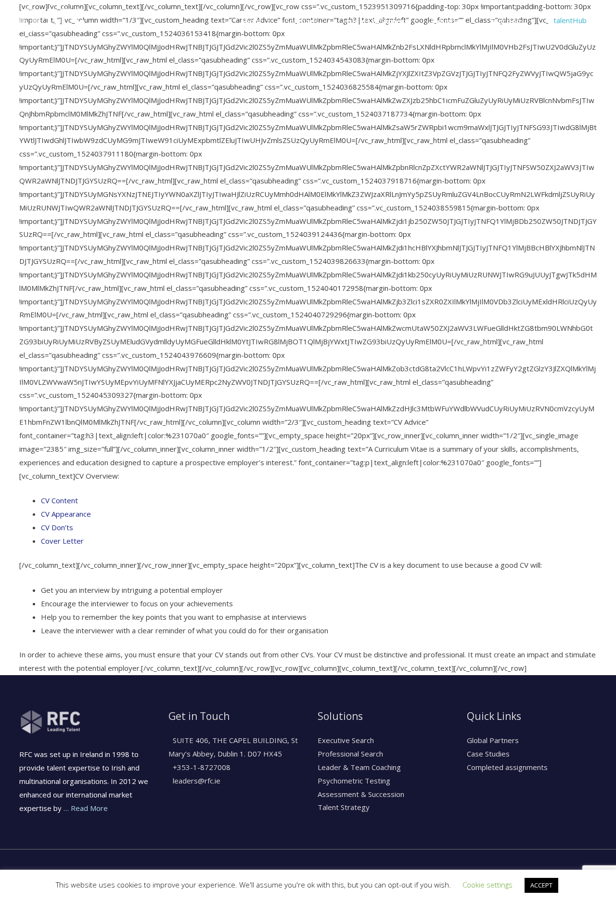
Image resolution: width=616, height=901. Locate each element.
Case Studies (488, 753)
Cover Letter (62, 541)
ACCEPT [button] (541, 885)
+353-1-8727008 (201, 767)
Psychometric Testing (354, 780)
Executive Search (346, 740)
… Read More (86, 808)
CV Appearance (66, 514)
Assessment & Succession (361, 794)
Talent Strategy (344, 807)
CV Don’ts (57, 527)
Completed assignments (507, 767)
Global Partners (493, 740)
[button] (570, 20)
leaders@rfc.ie (195, 780)
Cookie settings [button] (487, 884)
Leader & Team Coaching (359, 767)
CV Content (59, 500)
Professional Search (350, 753)
